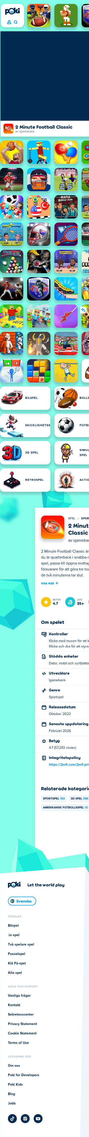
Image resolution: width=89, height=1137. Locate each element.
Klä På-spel (17, 963)
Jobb (12, 1103)
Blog (11, 1094)
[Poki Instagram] (25, 1118)
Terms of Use (18, 1043)
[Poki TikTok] (12, 1118)
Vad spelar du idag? (15, 22)
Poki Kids (15, 1084)
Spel (71, 518)
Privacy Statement (22, 1024)
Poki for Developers (23, 1075)
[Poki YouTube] (38, 1118)
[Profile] (9, 22)
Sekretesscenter (21, 1014)
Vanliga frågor (19, 995)
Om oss (14, 1065)
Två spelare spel (21, 944)
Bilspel (13, 925)
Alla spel (15, 973)
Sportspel (54, 798)
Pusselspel (16, 954)
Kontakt (14, 1005)
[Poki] (12, 11)
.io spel (14, 935)
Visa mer (47, 583)
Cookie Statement (22, 1033)
